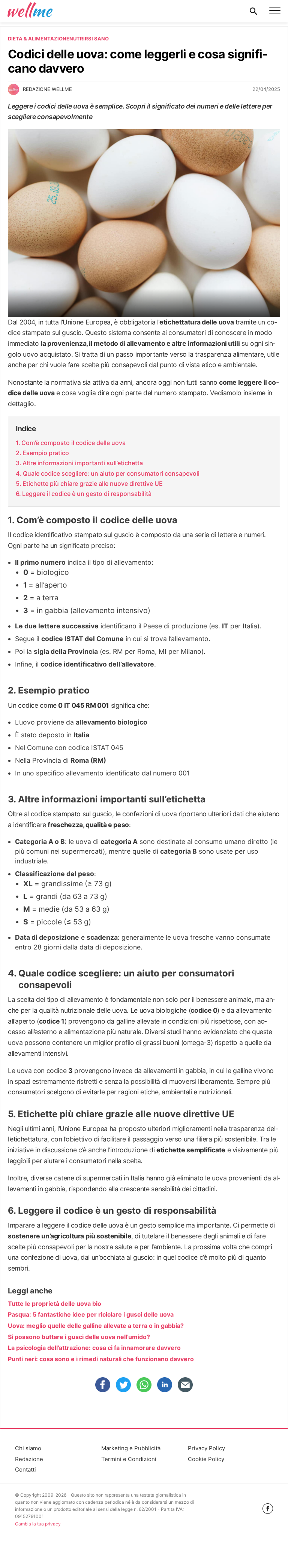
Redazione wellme (47, 89)
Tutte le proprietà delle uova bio (54, 1303)
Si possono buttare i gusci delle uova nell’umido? (79, 1337)
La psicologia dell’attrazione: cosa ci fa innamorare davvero (94, 1347)
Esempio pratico (45, 453)
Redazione (29, 1459)
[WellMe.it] (30, 11)
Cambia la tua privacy (38, 1524)
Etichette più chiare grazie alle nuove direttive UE (92, 483)
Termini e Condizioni (128, 1459)
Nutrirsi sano (89, 39)
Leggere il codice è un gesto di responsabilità (87, 493)
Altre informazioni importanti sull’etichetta (82, 463)
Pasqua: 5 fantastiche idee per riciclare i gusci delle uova (91, 1314)
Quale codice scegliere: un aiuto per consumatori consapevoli (111, 473)
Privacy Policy (206, 1448)
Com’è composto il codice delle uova (73, 442)
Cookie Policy (206, 1459)
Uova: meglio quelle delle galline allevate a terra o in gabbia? (96, 1325)
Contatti (25, 1469)
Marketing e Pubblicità (130, 1448)
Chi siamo (28, 1448)
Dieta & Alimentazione (38, 39)
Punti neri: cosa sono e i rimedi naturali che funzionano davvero (101, 1359)
